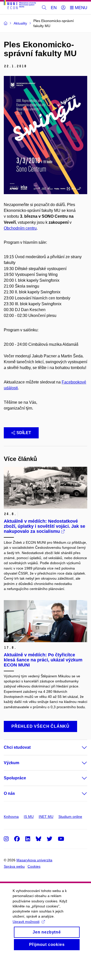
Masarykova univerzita (34, 860)
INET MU (46, 817)
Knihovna (11, 817)
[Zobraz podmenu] (79, 747)
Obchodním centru (20, 228)
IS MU (29, 817)
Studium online (70, 817)
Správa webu (14, 866)
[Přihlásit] (63, 8)
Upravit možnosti (26, 922)
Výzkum (11, 763)
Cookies (34, 866)
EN (54, 7)
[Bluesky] (38, 839)
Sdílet (23, 433)
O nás (9, 793)
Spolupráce (15, 778)
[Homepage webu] (20, 5)
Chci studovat (17, 747)
